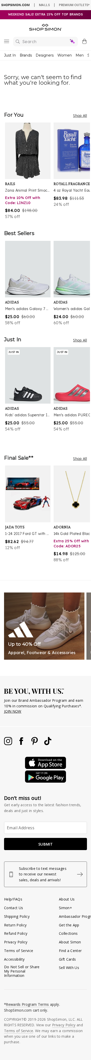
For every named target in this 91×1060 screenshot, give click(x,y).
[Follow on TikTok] (48, 743)
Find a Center (70, 950)
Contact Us (13, 907)
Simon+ (65, 907)
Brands (26, 55)
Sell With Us (69, 967)
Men (80, 55)
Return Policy (15, 925)
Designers (45, 55)
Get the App (69, 925)
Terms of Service (18, 950)
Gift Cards (67, 959)
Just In (10, 55)
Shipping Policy (17, 916)
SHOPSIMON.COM (15, 5)
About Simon (70, 942)
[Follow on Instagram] (8, 743)
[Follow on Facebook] (21, 743)
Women (64, 55)
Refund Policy (15, 933)
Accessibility (14, 959)
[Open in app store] (45, 767)
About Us (67, 899)
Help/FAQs (13, 899)
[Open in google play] (45, 781)
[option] (29, 171)
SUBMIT (45, 844)
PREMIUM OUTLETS (74, 5)
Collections (68, 933)
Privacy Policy (16, 942)
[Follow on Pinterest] (35, 743)
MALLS (44, 5)
